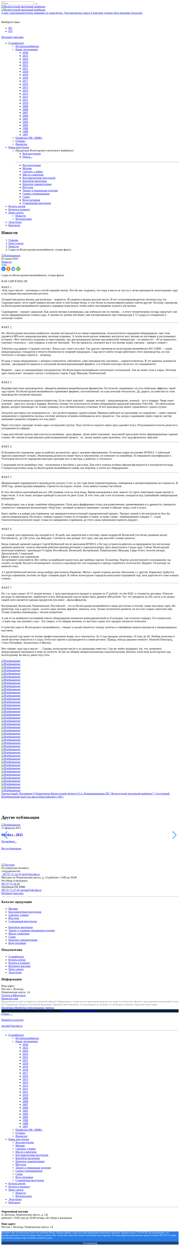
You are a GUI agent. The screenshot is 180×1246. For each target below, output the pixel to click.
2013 (25, 93)
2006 (25, 115)
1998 (25, 131)
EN (10, 31)
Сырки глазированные (36, 193)
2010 (25, 103)
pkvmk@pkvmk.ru (30, 890)
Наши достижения (26, 49)
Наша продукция (18, 147)
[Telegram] (13, 269)
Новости (20, 215)
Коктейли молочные (34, 181)
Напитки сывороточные (37, 184)
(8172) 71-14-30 (10, 883)
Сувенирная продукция (36, 203)
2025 (25, 55)
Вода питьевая (31, 199)
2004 (25, 122)
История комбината (27, 46)
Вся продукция (31, 153)
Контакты (14, 225)
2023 (25, 62)
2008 (25, 109)
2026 (25, 52)
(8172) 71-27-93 (10, 890)
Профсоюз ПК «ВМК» (29, 137)
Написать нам (9, 998)
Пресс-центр (16, 212)
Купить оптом (16, 206)
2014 (25, 90)
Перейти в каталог (12, 1019)
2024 (25, 58)
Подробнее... (9, 841)
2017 (25, 80)
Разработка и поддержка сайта (79, 1010)
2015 (25, 87)
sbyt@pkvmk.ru (31, 874)
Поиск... (27, 156)
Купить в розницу (19, 209)
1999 (25, 128)
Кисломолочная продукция (38, 177)
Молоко (27, 168)
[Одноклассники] (8, 269)
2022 (25, 65)
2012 (25, 96)
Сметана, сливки (32, 171)
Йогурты (27, 187)
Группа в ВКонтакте (13, 995)
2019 (25, 74)
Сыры (26, 196)
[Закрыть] (11, 1014)
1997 (25, 134)
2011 (25, 99)
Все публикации (11, 848)
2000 (25, 125)
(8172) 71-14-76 (11, 874)
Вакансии (21, 144)
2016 (25, 84)
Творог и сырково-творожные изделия (31, 930)
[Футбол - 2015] (10, 824)
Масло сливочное (33, 174)
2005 (25, 118)
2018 (25, 77)
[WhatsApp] (18, 269)
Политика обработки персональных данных (27, 1007)
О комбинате (16, 43)
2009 (25, 106)
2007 (25, 112)
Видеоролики (23, 218)
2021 (25, 68)
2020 (25, 71)
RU (10, 27)
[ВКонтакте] (3, 269)
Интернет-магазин (12, 37)
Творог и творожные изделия (40, 190)
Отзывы (20, 140)
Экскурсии (15, 222)
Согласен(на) (90, 1243)
